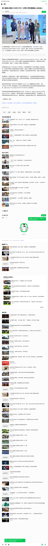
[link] (5, 544)
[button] (3, 544)
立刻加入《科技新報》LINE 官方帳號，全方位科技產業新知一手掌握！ (19, 103)
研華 (34, 46)
